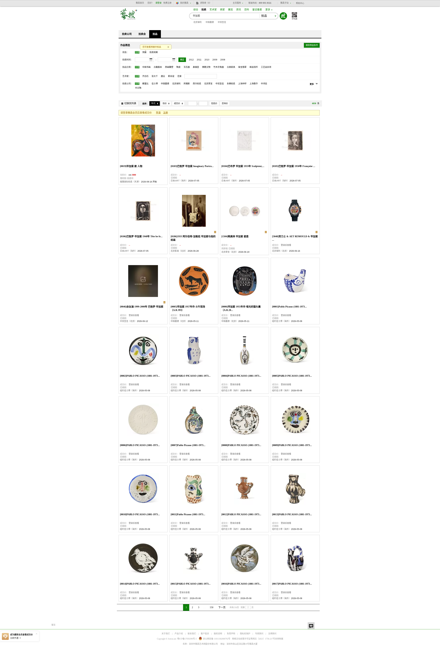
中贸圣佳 (222, 22)
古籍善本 (158, 67)
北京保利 (197, 22)
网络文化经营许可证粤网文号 (253, 639)
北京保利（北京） (280, 251)
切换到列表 (130, 103)
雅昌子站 (284, 3)
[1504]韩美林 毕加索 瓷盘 (235, 236)
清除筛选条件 (312, 45)
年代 (153, 103)
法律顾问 (272, 633)
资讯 (238, 9)
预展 (144, 52)
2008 (222, 60)
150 (211, 607)
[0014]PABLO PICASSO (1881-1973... (140, 584)
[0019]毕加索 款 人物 (131, 166)
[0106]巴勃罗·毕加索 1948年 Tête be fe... (141, 236)
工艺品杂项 (266, 67)
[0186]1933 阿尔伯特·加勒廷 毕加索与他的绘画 (193, 238)
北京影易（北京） (179, 251)
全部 (137, 52)
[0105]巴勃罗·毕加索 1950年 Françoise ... (293, 166)
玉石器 (187, 67)
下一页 (222, 607)
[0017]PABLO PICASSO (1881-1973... (292, 584)
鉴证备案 (257, 9)
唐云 (163, 76)
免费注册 (167, 3)
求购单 (205, 3)
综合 (195, 9)
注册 (165, 112)
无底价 (214, 103)
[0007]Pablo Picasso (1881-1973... (188, 445)
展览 (230, 9)
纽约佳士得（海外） (281, 321)
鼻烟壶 (196, 67)
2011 (199, 60)
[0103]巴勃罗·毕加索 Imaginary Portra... (192, 166)
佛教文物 (206, 67)
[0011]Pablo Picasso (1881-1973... (188, 514)
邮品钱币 (254, 67)
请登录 (158, 3)
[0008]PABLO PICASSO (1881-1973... (241, 445)
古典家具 (231, 67)
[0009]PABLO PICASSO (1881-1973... (292, 445)
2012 (191, 60)
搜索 (283, 16)
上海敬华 (254, 83)
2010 (207, 60)
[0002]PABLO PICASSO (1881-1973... (140, 376)
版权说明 (218, 633)
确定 (182, 60)
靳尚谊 (171, 76)
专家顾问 (259, 633)
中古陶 (138, 88)
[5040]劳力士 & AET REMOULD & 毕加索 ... (295, 238)
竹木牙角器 (218, 67)
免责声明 (231, 633)
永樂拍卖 (231, 83)
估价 (165, 103)
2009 (214, 60)
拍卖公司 (127, 34)
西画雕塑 (169, 67)
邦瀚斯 (187, 83)
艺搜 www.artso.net (129, 16)
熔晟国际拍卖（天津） (130, 182)
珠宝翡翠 (242, 67)
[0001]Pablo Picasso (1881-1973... (289, 306)
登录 (158, 112)
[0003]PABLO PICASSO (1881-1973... (191, 376)
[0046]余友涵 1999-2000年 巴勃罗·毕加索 (141, 306)
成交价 (177, 103)
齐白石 (145, 76)
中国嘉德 (210, 22)
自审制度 (279, 639)
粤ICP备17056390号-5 (187, 639)
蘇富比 (145, 83)
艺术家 (213, 9)
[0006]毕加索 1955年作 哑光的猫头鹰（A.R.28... (241, 308)
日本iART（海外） (179, 181)
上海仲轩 (242, 83)
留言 (311, 625)
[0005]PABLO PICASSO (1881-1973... (292, 376)
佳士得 (155, 83)
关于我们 (166, 633)
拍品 (155, 34)
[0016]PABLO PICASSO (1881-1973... (241, 584)
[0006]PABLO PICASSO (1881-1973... (140, 445)
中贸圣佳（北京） (128, 321)
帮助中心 (300, 3)
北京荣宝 (208, 83)
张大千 (155, 76)
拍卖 (203, 9)
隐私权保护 (245, 633)
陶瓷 (178, 67)
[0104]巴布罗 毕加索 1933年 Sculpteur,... (242, 166)
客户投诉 (205, 633)
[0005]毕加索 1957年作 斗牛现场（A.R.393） (188, 308)
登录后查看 (286, 245)
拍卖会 (142, 34)
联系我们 (192, 633)
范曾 (179, 76)
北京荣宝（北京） (229, 252)
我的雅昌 (184, 3)
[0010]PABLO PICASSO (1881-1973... (140, 514)
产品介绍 (179, 633)
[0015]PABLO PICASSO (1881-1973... (191, 584)
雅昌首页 (140, 3)
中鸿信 (264, 83)
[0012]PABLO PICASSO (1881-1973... (241, 514)
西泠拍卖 (197, 83)
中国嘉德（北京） (179, 321)
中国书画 (146, 67)
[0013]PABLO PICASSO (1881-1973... (292, 514)
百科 (246, 9)
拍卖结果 (154, 52)
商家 (222, 9)
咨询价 (225, 103)
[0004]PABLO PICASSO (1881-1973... (241, 376)
